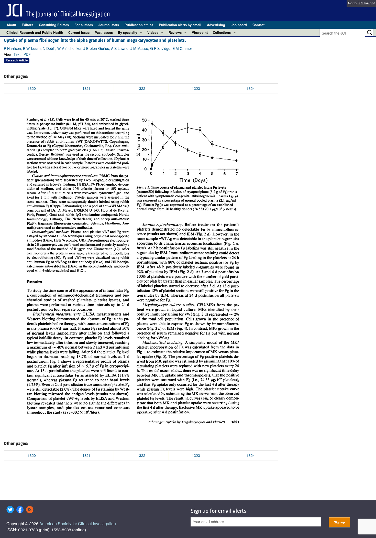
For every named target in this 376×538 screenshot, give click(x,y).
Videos (152, 32)
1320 (32, 88)
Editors (27, 24)
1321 (86, 88)
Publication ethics (139, 24)
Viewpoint (200, 32)
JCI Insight (366, 3)
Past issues (104, 32)
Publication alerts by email (180, 24)
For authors (83, 24)
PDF (27, 54)
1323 (196, 88)
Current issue (79, 32)
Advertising (216, 24)
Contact (258, 24)
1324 (251, 88)
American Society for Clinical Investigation (77, 523)
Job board (239, 24)
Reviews (175, 32)
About (11, 24)
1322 (141, 88)
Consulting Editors (54, 24)
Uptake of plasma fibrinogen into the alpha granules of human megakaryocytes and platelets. (95, 40)
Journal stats (108, 24)
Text (17, 54)
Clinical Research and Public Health (34, 32)
